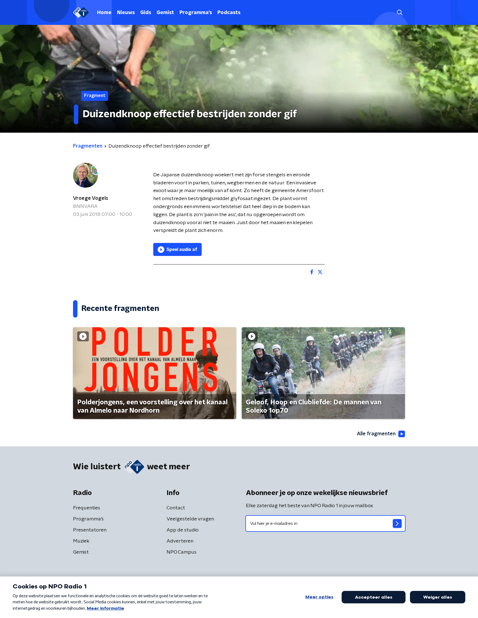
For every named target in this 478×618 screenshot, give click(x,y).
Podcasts (228, 12)
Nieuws (126, 12)
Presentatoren (89, 530)
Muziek (81, 541)
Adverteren (180, 541)
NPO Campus (181, 552)
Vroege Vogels (90, 198)
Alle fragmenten (376, 433)
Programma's (196, 12)
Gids (145, 12)
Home (104, 12)
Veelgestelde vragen (190, 519)
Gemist (165, 12)
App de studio (183, 530)
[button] (399, 12)
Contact (176, 508)
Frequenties (86, 508)
